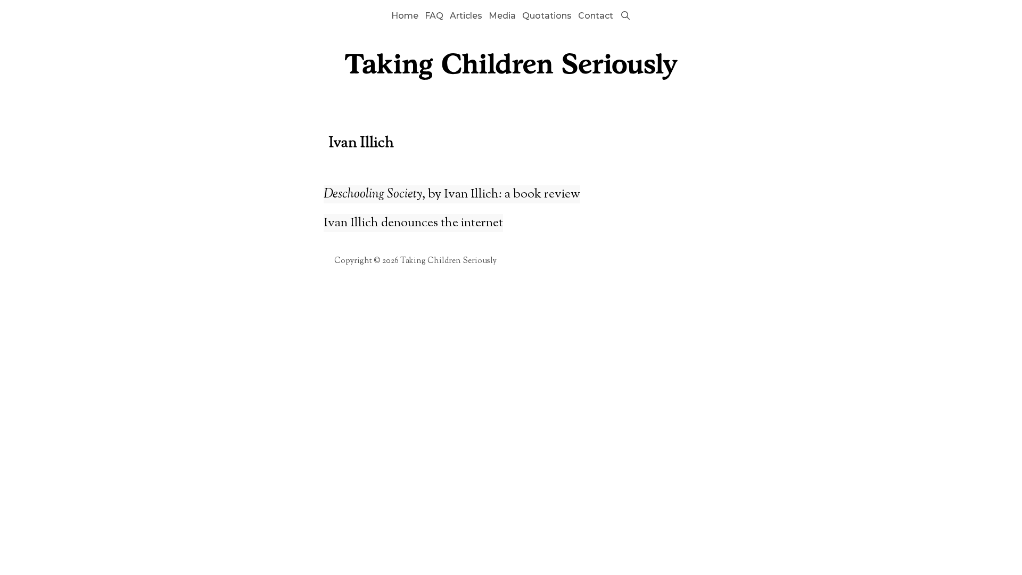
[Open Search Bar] (625, 16)
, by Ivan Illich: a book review (452, 194)
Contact (595, 16)
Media (502, 16)
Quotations (547, 16)
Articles (466, 16)
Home (404, 16)
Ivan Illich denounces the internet (413, 223)
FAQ (434, 16)
